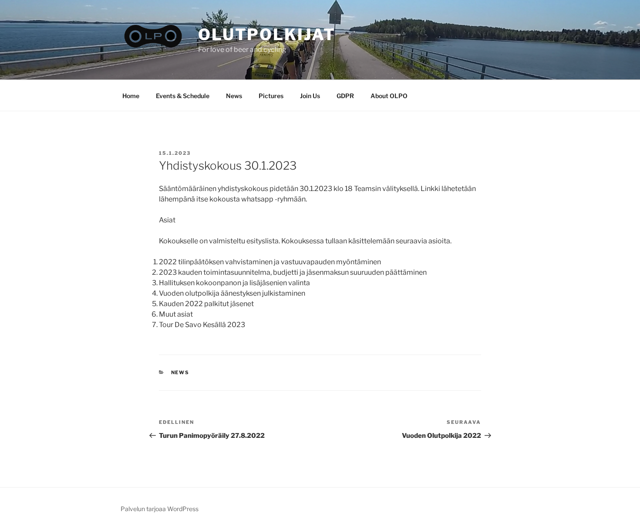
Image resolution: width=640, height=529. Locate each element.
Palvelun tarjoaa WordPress (160, 508)
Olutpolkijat (267, 34)
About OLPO (389, 95)
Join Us (310, 95)
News (234, 95)
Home (130, 95)
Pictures (271, 95)
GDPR (345, 95)
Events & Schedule (182, 95)
